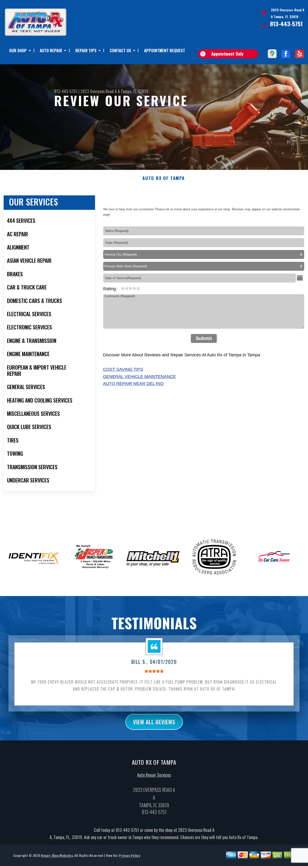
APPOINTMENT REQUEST (164, 50)
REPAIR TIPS (85, 50)
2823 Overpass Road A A (100, 91)
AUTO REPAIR (51, 50)
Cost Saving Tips (123, 369)
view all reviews (154, 721)
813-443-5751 (286, 23)
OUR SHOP (18, 50)
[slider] (130, 288)
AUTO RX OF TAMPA (163, 178)
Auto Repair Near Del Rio (133, 383)
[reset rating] (119, 287)
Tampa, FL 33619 (134, 91)
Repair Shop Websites (57, 855)
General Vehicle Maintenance (139, 376)
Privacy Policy (129, 855)
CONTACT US (120, 50)
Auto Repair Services (154, 775)
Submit (204, 338)
